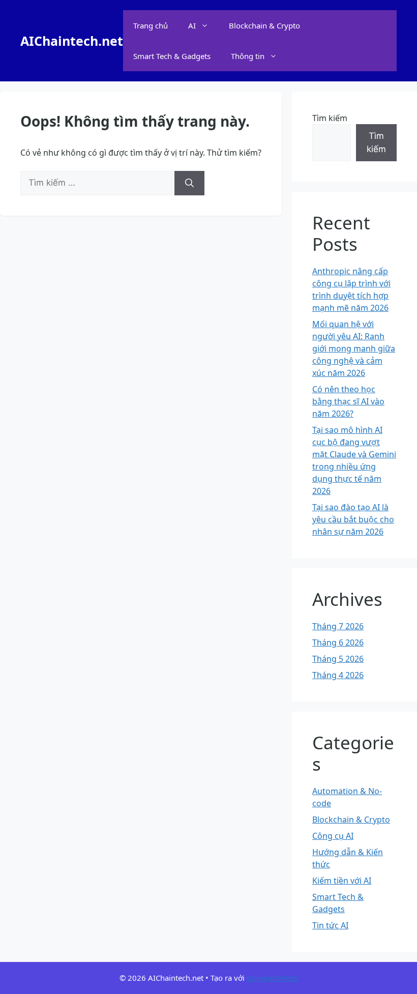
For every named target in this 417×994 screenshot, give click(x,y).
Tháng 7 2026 (338, 626)
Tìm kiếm (329, 118)
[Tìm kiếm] (189, 183)
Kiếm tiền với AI (341, 880)
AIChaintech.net (71, 40)
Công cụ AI (332, 835)
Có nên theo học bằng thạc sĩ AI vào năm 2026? (348, 401)
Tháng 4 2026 (338, 675)
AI (192, 25)
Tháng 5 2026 (338, 658)
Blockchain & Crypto (264, 25)
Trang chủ (150, 25)
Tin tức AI (330, 925)
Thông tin (247, 56)
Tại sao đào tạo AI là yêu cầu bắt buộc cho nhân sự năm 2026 (353, 519)
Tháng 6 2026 (338, 642)
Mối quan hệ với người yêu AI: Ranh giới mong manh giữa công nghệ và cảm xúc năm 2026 (353, 348)
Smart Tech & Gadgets (172, 56)
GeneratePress (272, 978)
